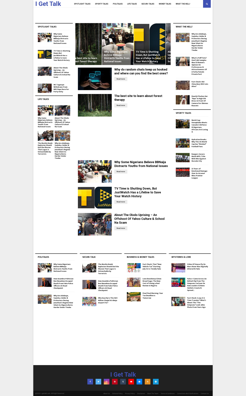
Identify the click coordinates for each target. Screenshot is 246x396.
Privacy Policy (130, 393)
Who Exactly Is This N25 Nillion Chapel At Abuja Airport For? (107, 300)
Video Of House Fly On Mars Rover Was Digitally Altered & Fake (197, 266)
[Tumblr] (123, 381)
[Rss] (147, 381)
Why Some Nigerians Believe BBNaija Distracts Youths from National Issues (90, 57)
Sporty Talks (101, 4)
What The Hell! (183, 4)
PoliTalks (118, 4)
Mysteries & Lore (181, 257)
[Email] (139, 381)
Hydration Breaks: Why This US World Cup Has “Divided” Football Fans (199, 143)
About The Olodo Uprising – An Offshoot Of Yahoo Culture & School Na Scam (154, 57)
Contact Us (205, 393)
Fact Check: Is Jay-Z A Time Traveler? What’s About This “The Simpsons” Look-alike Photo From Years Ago (196, 302)
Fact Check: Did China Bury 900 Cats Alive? (200, 84)
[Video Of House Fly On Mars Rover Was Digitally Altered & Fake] (178, 267)
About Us (106, 393)
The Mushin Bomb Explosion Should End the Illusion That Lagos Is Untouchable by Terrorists (45, 148)
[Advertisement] (123, 138)
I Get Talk (48, 3)
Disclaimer (141, 393)
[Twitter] (98, 381)
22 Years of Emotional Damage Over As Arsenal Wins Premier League (199, 173)
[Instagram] (106, 381)
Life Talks (132, 4)
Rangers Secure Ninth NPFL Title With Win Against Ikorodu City (199, 158)
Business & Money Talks (140, 257)
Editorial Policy (117, 393)
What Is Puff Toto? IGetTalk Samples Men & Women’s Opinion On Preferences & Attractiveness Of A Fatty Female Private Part (199, 66)
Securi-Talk (89, 257)
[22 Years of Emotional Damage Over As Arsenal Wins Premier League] (183, 172)
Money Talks (165, 4)
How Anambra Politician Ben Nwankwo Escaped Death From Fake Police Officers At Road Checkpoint (63, 283)
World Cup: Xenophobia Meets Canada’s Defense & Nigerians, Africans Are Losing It (200, 126)
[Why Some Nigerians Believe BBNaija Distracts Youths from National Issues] (95, 171)
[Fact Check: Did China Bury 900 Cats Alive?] (183, 85)
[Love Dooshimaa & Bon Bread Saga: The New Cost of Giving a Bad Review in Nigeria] (134, 282)
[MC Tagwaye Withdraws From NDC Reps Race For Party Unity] (45, 88)
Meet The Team (152, 393)
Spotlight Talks (82, 4)
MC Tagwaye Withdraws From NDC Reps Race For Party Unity (61, 88)
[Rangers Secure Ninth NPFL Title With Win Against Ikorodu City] (183, 157)
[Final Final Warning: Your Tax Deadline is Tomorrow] (134, 296)
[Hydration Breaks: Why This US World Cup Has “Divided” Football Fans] (183, 143)
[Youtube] (131, 381)
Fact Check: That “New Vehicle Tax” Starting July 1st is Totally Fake (152, 266)
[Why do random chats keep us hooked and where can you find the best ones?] (95, 79)
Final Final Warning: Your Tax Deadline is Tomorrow (153, 295)
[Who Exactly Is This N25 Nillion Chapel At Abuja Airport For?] (89, 301)
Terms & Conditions (168, 393)
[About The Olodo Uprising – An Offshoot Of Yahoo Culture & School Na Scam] (95, 224)
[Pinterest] (115, 381)
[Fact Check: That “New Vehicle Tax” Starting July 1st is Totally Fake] (134, 267)
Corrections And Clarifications (187, 393)
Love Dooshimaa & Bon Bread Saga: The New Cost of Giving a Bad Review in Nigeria (152, 282)
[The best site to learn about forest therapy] (95, 105)
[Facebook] (90, 381)
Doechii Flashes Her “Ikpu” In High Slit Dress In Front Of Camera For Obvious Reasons (200, 101)
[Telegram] (156, 381)
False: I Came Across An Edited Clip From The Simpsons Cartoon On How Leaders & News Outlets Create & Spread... (197, 284)
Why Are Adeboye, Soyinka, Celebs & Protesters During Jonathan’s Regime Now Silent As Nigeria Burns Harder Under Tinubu (62, 151)
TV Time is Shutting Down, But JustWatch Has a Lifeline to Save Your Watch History (121, 57)
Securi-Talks (147, 4)
